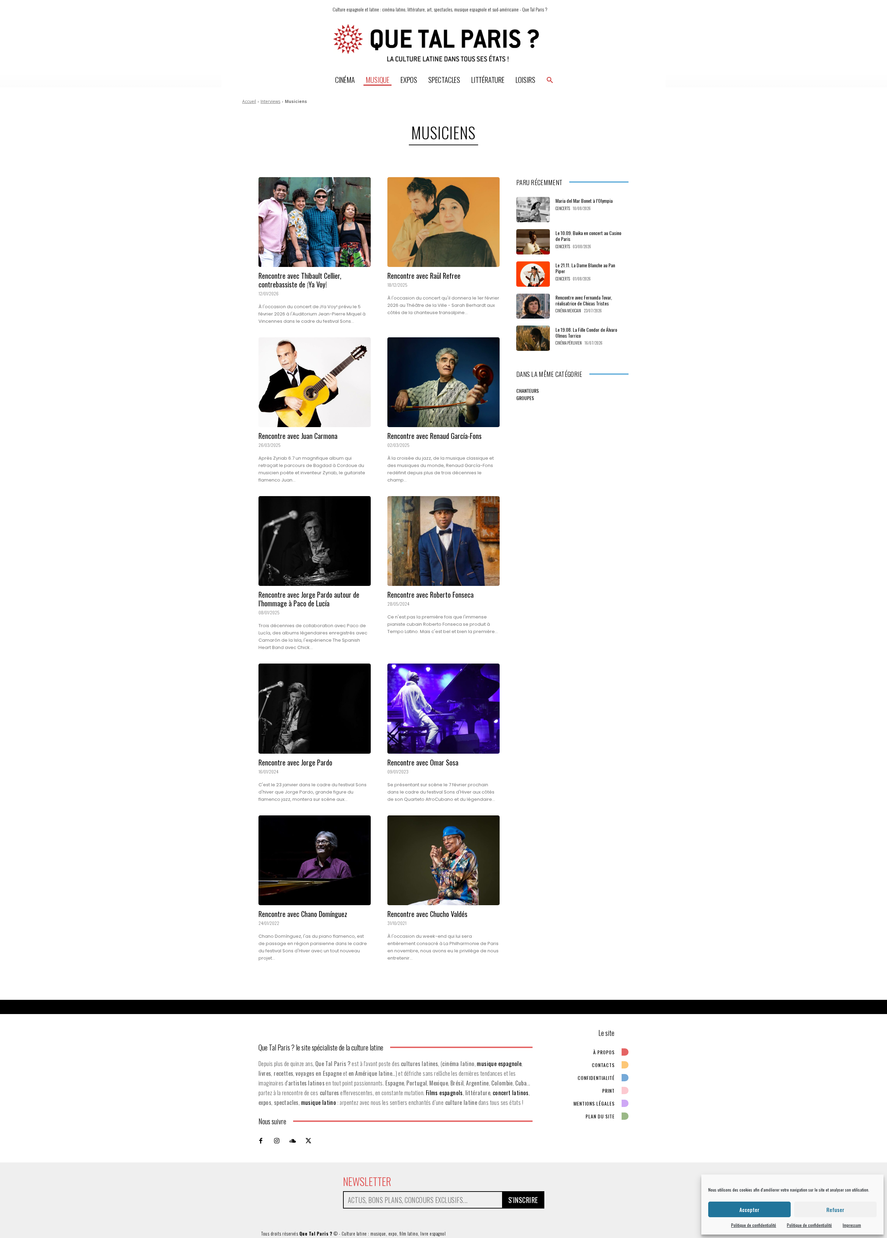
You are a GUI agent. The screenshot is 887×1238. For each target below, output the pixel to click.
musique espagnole (499, 1063)
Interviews (270, 101)
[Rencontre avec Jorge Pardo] (314, 708)
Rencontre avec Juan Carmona (297, 436)
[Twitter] (308, 1140)
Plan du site (600, 1116)
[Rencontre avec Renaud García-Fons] (443, 382)
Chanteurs (527, 390)
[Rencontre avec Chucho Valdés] (443, 860)
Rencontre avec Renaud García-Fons (434, 436)
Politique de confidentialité (753, 1225)
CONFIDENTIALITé (596, 1077)
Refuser (835, 1209)
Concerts (562, 208)
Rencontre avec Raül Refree (423, 275)
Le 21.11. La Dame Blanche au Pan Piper (585, 268)
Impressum (852, 1225)
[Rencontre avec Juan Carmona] (314, 382)
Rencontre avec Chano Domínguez (302, 914)
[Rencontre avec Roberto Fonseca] (443, 541)
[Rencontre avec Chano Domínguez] (314, 860)
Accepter (749, 1209)
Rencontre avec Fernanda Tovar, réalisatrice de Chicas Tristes (583, 300)
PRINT (608, 1090)
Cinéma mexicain (568, 310)
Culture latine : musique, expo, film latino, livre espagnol (394, 1233)
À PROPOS (604, 1052)
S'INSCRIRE (523, 1200)
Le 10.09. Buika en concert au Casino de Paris (588, 235)
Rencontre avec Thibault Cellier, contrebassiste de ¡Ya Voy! (299, 279)
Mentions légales (594, 1103)
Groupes (525, 397)
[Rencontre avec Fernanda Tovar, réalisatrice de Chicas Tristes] (533, 306)
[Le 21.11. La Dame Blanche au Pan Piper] (533, 274)
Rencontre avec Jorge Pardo (295, 762)
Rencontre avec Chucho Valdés (427, 914)
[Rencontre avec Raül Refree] (443, 222)
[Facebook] (260, 1140)
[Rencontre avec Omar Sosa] (443, 708)
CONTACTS (603, 1064)
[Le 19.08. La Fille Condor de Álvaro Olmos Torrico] (533, 338)
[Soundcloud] (292, 1140)
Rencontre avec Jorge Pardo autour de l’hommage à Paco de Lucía (308, 598)
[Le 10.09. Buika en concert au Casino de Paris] (533, 241)
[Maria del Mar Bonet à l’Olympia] (533, 209)
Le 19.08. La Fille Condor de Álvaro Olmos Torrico (586, 332)
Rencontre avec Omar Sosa (422, 762)
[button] (549, 79)
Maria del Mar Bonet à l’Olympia (584, 200)
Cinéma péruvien (568, 343)
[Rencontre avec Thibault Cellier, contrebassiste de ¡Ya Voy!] (314, 222)
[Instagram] (276, 1140)
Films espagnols (444, 1092)
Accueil (249, 101)
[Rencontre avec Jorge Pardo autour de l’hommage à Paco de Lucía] (314, 541)
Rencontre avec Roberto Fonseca (430, 594)
